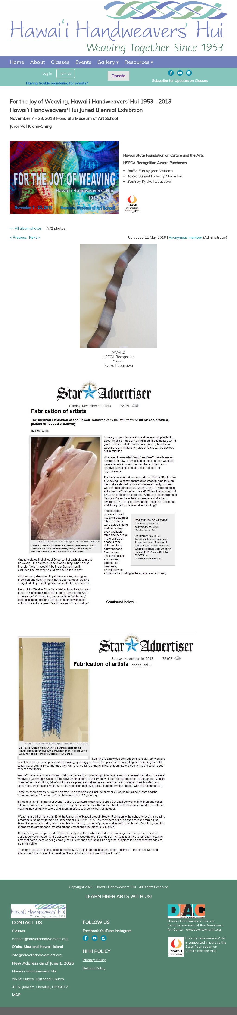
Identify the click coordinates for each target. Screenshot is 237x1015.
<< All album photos (26, 228)
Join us (65, 73)
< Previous (18, 237)
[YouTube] (180, 73)
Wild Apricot (189, 1009)
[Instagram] (189, 73)
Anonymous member (185, 237)
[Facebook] (171, 73)
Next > (34, 237)
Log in (47, 73)
